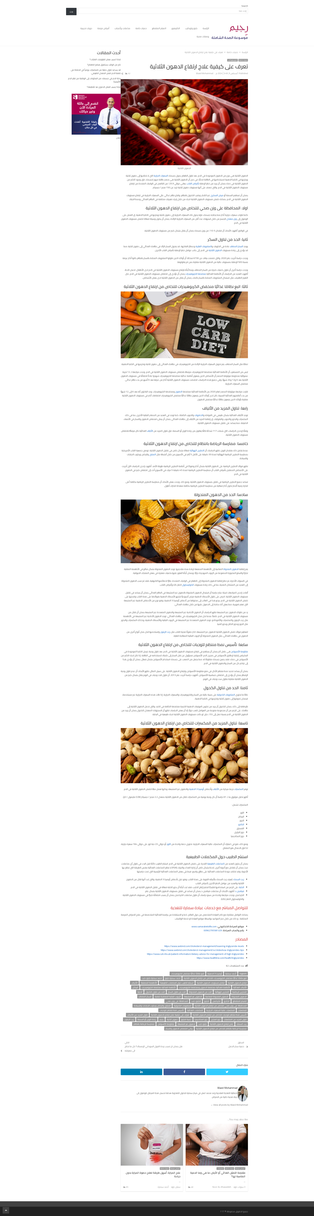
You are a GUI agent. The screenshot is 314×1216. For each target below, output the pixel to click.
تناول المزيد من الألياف (137, 1015)
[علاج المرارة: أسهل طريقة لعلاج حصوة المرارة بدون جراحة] (152, 1126)
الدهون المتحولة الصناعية (216, 996)
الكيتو (206, 1001)
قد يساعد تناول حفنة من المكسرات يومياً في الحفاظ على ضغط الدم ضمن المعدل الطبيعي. (96, 71)
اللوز (169, 844)
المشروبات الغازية (204, 246)
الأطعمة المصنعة (149, 983)
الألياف (150, 431)
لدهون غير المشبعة (186, 1024)
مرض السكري (216, 195)
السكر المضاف (236, 246)
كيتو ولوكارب (191, 28)
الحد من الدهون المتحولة (200, 992)
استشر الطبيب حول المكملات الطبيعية (176, 983)
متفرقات (220, 1168)
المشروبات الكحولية (226, 695)
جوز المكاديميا (201, 1019)
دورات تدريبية (86, 28)
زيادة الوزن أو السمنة (146, 1019)
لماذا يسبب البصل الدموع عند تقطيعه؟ (104, 87)
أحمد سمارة (230, 974)
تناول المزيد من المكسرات (235, 1019)
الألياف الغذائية (240, 987)
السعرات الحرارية (161, 176)
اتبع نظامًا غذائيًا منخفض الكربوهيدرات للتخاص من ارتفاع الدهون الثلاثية (215, 978)
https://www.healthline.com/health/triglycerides (220, 958)
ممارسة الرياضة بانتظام (143, 1024)
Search (244, 6)
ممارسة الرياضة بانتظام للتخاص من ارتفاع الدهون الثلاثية (221, 1029)
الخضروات (198, 415)
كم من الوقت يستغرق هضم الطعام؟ (104, 65)
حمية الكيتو (186, 1019)
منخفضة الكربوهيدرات (195, 274)
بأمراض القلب (193, 183)
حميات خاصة (141, 28)
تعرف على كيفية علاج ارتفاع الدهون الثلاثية (170, 1015)
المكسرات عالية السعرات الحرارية (220, 1010)
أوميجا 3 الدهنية (196, 789)
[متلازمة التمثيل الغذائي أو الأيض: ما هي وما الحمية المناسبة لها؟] (217, 1126)
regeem (243, 974)
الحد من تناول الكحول (155, 992)
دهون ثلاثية (172, 1019)
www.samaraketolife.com (204, 926)
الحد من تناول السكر (177, 992)
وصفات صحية (203, 36)
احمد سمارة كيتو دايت (152, 978)
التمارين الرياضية (239, 992)
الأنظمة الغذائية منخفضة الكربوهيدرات (158, 987)
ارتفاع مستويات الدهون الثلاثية (211, 983)
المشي (152, 454)
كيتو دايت (202, 1024)
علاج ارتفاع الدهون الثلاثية (221, 1024)
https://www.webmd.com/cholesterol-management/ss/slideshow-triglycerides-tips (202, 950)
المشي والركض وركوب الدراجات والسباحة (152, 1006)
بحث (71, 12)
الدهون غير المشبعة (193, 996)
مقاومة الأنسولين (239, 651)
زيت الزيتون (165, 632)
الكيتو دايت (196, 1001)
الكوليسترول (188, 585)
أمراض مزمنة (103, 28)
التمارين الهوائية (197, 450)
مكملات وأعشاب (122, 28)
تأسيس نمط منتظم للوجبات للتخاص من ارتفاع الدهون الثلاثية (220, 1015)
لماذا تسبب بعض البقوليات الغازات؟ (105, 59)
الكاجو (241, 824)
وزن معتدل (232, 219)
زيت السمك (238, 879)
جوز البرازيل (215, 1019)
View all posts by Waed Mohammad (229, 1105)
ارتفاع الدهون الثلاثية (237, 983)
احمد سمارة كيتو (172, 978)
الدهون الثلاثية (215, 250)
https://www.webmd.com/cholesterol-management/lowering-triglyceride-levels (204, 946)
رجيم (161, 1019)
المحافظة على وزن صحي (177, 1001)
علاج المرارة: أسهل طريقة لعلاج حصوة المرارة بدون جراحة (153, 1174)
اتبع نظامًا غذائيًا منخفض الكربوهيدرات (187, 974)
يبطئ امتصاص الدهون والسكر (179, 1029)
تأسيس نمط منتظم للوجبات (172, 1010)
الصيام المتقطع (159, 28)
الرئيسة (206, 28)
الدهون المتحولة (231, 569)
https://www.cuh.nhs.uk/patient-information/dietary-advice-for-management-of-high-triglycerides (195, 954)
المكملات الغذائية (195, 1010)
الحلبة (241, 887)
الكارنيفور (175, 28)
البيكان (135, 987)
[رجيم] (230, 32)
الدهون (178, 391)
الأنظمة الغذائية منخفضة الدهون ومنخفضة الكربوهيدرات (204, 987)
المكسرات (238, 789)
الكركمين (216, 1001)
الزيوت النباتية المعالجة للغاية (168, 996)
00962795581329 (213, 930)
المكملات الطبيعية (215, 864)
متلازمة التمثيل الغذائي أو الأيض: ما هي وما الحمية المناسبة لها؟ (217, 1174)
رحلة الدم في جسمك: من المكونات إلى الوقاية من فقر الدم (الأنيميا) (94, 80)
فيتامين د (239, 891)
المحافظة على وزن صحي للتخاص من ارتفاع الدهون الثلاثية (221, 1006)
